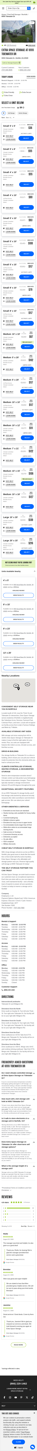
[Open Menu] (3, 8)
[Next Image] (33, 30)
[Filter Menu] (4, 113)
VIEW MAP (31, 45)
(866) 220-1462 (25, 70)
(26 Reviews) (11, 45)
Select (26, 138)
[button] (18, 571)
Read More (18, 1345)
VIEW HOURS (31, 76)
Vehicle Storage (23, 113)
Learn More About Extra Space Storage (17, 1390)
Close (18, 1442)
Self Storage (11, 113)
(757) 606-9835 (7, 70)
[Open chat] (32, 1447)
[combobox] (19, 8)
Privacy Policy (11, 1430)
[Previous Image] (4, 30)
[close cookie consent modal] (34, 1413)
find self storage (13, 14)
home (4, 14)
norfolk (24, 14)
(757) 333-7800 (19, 908)
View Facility (18, 595)
